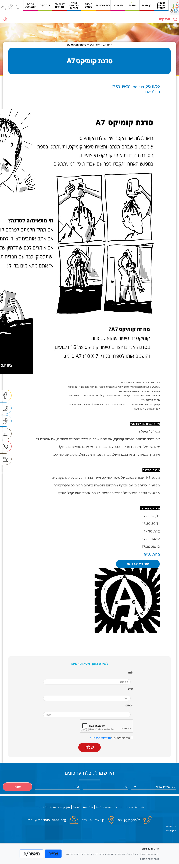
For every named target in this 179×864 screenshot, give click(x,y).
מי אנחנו (118, 5)
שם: (130, 672)
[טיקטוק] (6, 421)
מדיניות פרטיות (83, 807)
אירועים (94, 44)
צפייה (53, 853)
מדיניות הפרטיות (100, 738)
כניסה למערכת (30, 5)
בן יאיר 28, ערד (93, 819)
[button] (17, 7)
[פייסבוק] (6, 395)
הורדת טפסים (88, 5)
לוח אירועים (103, 5)
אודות (132, 5)
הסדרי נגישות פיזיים (109, 807)
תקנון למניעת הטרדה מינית (52, 807)
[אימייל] (6, 459)
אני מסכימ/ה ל (110, 738)
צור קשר (45, 5)
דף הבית (147, 5)
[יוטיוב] (6, 433)
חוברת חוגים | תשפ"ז (161, 5)
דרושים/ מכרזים (59, 5)
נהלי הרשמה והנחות (73, 5)
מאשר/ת (31, 853)
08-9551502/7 (129, 819)
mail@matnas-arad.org (46, 819)
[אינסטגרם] (6, 408)
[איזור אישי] (11, 7)
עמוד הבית (106, 44)
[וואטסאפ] (6, 446)
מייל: (130, 689)
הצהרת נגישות (135, 807)
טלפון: (129, 705)
